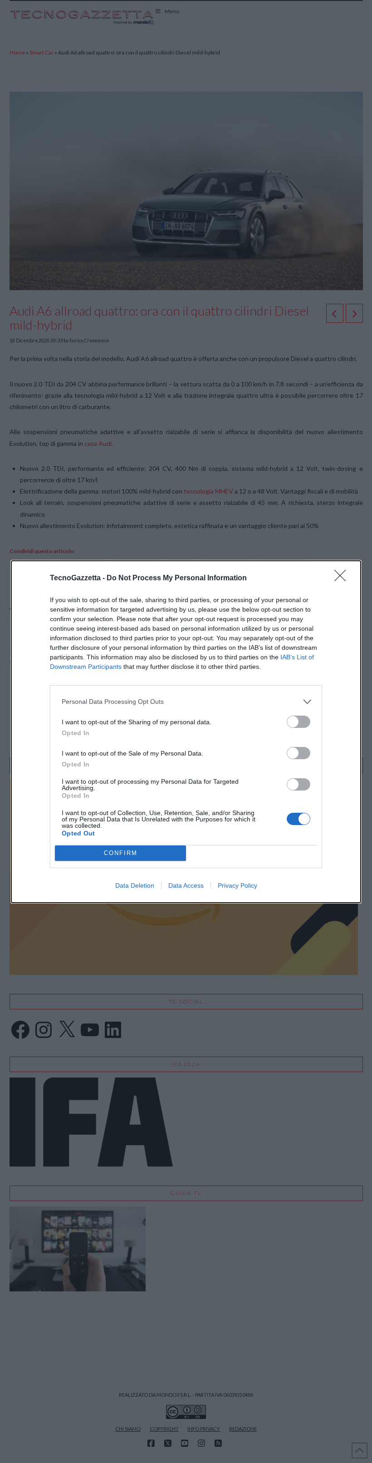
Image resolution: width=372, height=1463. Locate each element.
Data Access (186, 885)
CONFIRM (120, 853)
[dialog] (186, 732)
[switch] (298, 722)
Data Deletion (134, 885)
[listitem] (186, 702)
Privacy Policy (237, 885)
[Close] (343, 578)
